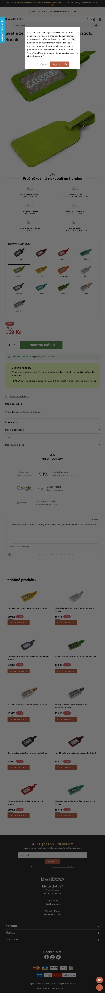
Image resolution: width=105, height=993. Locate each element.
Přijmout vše (60, 64)
